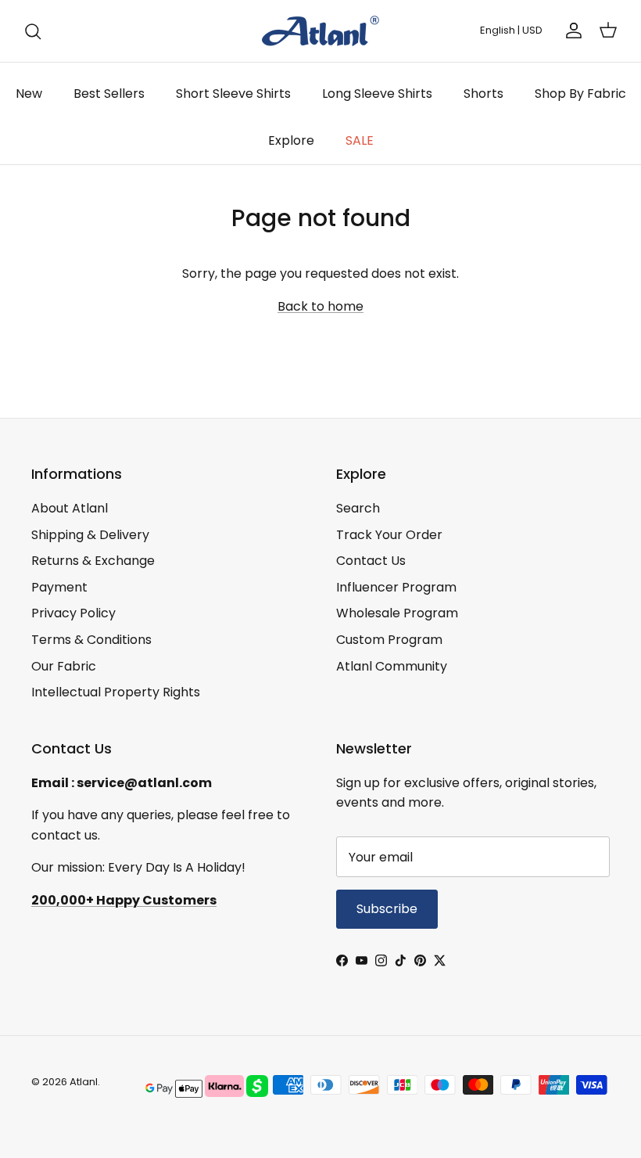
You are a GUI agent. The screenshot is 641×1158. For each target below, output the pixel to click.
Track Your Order (389, 535)
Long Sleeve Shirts (377, 93)
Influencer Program (396, 587)
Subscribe (386, 909)
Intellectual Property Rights (115, 692)
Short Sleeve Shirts (233, 93)
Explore (291, 140)
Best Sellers (109, 93)
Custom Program (389, 640)
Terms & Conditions (91, 640)
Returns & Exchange (93, 561)
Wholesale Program (397, 613)
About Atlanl (69, 508)
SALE (360, 140)
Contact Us (371, 561)
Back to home (320, 306)
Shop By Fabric (580, 93)
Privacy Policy (73, 613)
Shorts (483, 93)
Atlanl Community (391, 666)
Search (358, 508)
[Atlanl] (320, 31)
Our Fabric (63, 666)
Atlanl (84, 1081)
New (29, 93)
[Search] (32, 31)
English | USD (511, 30)
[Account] (570, 30)
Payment (59, 587)
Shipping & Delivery (90, 535)
